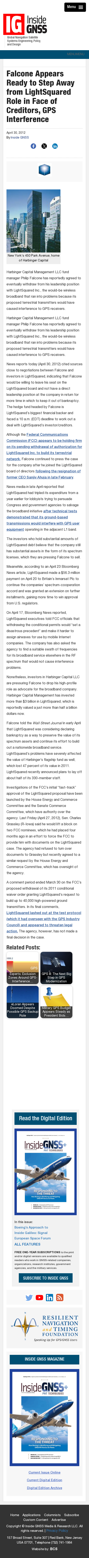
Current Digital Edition (44, 1480)
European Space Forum (32, 1238)
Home (14, 1515)
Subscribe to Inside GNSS (45, 1279)
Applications (31, 1515)
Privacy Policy (57, 1531)
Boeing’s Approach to (31, 1227)
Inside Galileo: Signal (31, 1233)
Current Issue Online (44, 1472)
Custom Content (35, 1520)
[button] (75, 54)
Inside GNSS (20, 137)
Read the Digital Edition (45, 1119)
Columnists (52, 1515)
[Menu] (81, 7)
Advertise (59, 1520)
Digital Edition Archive (44, 1488)
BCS (53, 1549)
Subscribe (71, 1515)
